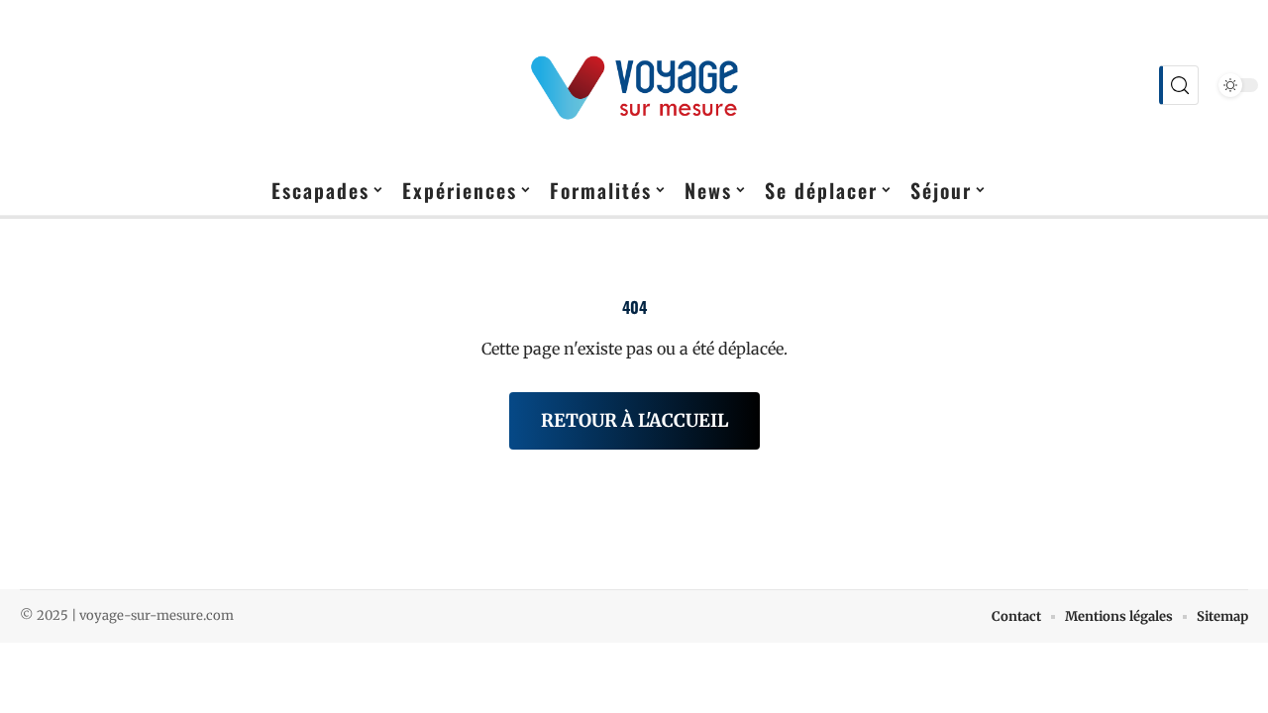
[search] (1179, 85)
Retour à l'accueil (634, 420)
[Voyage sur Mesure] (634, 85)
